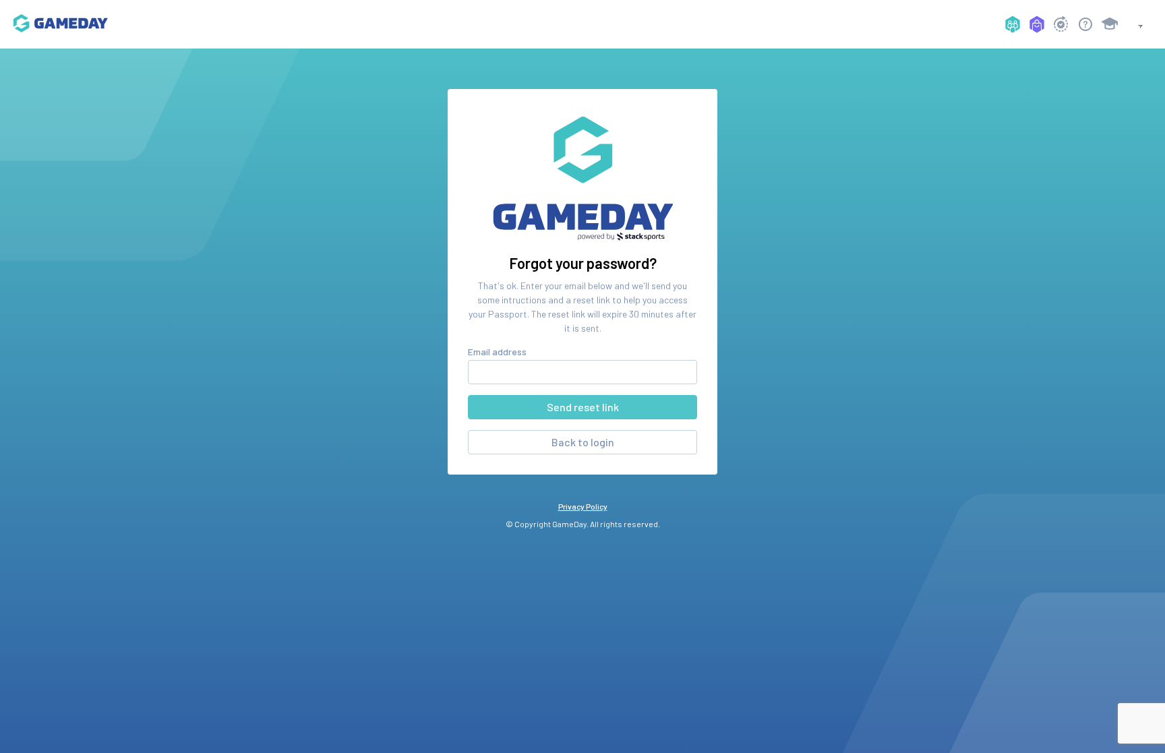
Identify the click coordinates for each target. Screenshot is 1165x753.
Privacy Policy (582, 506)
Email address (497, 351)
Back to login (582, 441)
